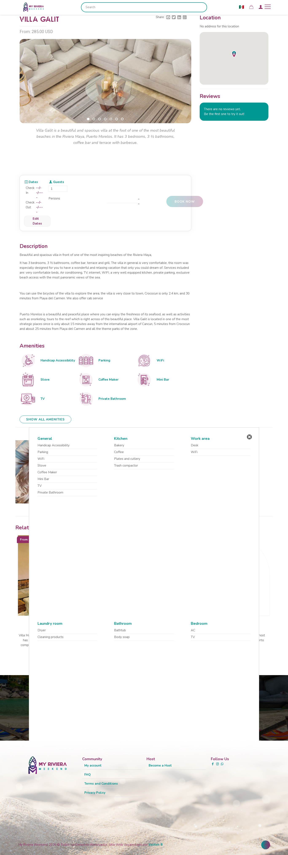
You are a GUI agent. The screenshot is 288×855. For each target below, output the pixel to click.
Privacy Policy (94, 793)
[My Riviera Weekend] (33, 6)
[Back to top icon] (265, 844)
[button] (88, 119)
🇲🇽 (241, 7)
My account (93, 765)
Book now (185, 201)
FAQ (87, 774)
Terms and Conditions (101, 783)
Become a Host (160, 765)
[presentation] (26, 86)
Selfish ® (156, 845)
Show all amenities (45, 419)
